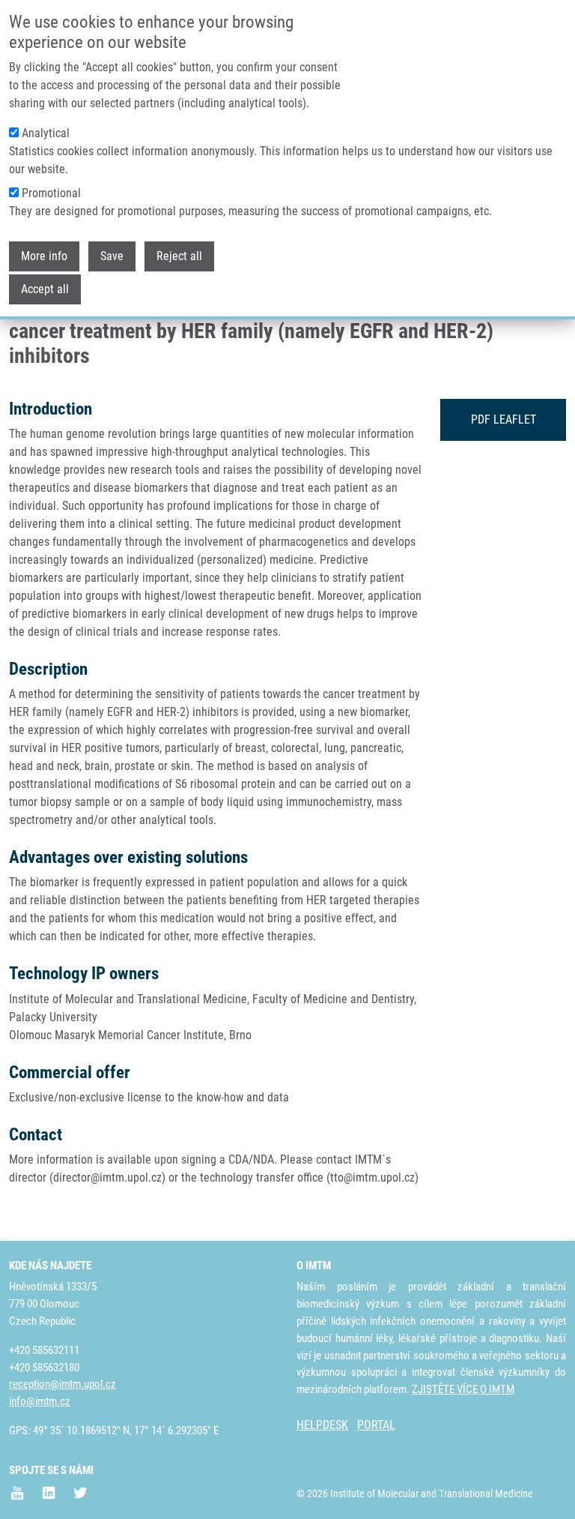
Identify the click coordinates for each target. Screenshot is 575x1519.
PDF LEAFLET (503, 419)
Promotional (51, 193)
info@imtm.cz (39, 1401)
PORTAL (376, 1425)
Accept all (45, 289)
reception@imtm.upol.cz (62, 1384)
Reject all (179, 256)
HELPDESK (322, 1425)
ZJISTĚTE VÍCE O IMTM (463, 1389)
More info (44, 256)
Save (112, 256)
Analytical (46, 133)
